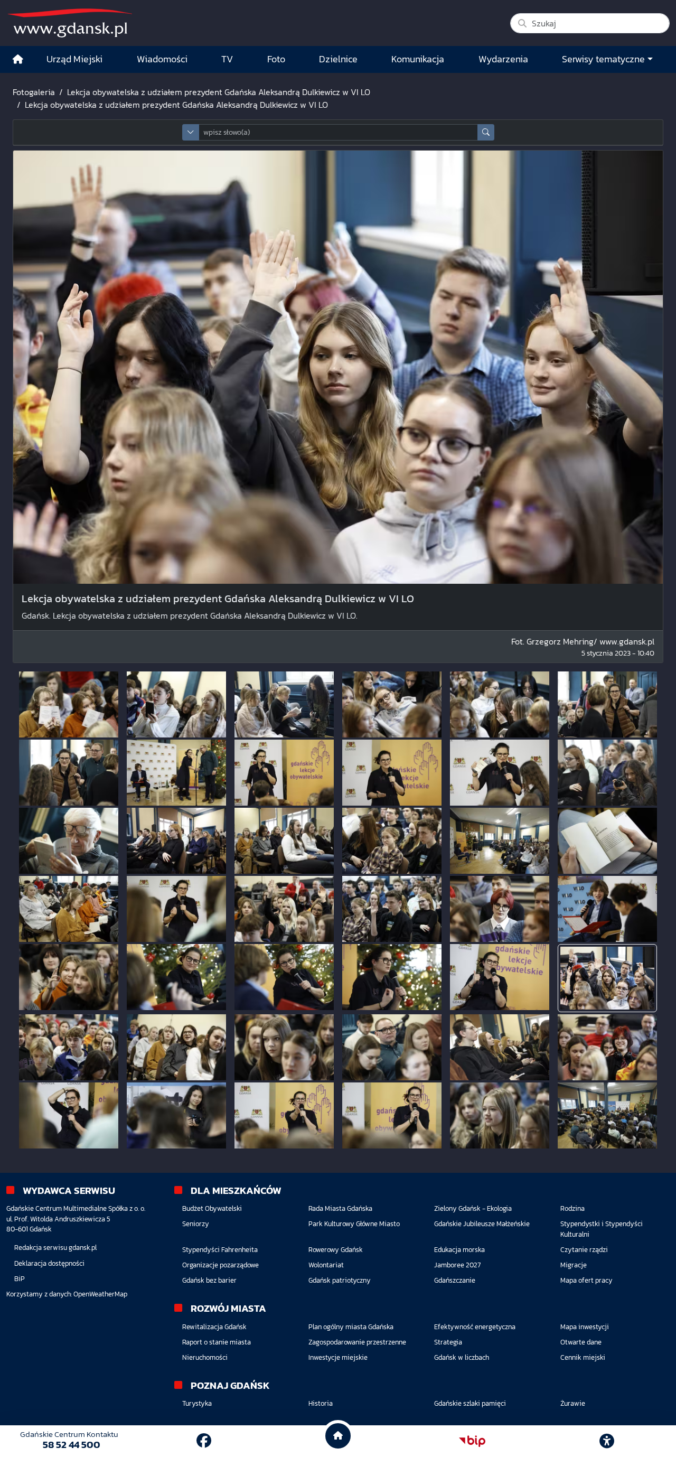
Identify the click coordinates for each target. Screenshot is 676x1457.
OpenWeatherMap (100, 1294)
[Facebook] (203, 1441)
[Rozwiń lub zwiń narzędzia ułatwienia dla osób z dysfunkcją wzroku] (607, 1441)
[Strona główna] (18, 59)
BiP (19, 1279)
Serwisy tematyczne (603, 59)
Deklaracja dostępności (49, 1263)
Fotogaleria (34, 92)
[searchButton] (485, 132)
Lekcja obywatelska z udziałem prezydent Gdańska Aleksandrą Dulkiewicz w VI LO (218, 92)
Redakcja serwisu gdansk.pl (55, 1248)
